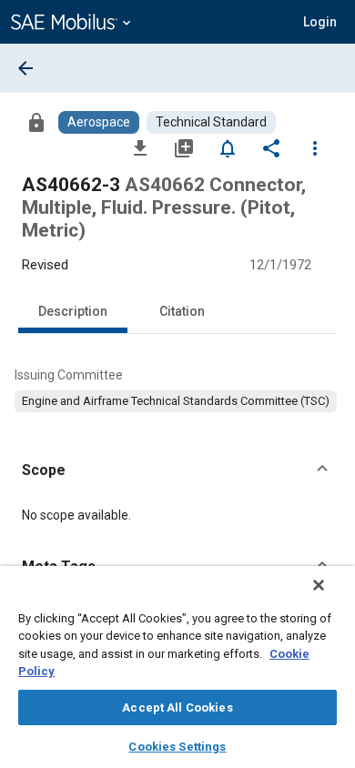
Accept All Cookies (177, 707)
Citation (182, 311)
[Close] (318, 585)
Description (72, 311)
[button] (177, 470)
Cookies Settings (177, 746)
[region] (177, 667)
